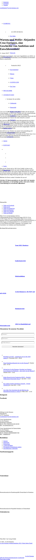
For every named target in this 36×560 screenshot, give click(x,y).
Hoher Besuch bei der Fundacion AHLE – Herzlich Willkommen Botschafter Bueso (17, 378)
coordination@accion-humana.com (9, 8)
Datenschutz (6, 444)
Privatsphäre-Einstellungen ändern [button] (12, 447)
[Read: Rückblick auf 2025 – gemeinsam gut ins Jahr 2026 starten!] (4, 355)
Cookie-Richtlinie (8, 445)
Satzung (5, 441)
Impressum (6, 442)
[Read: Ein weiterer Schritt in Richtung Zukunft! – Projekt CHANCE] (4, 382)
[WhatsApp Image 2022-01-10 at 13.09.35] (18, 35)
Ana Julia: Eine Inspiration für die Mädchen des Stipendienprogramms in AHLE (16, 390)
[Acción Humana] (12, 18)
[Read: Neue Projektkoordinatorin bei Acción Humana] (4, 361)
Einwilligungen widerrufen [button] (10, 448)
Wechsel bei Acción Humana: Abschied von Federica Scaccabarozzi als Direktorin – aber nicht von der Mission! (18, 370)
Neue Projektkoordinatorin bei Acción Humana (15, 363)
